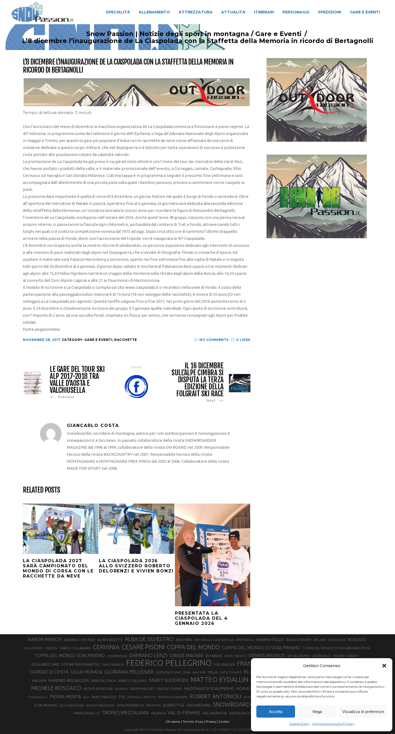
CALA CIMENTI (33, 648)
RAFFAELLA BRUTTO (141, 697)
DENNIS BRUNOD (267, 655)
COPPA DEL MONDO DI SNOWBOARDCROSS (336, 648)
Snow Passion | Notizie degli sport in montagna (167, 34)
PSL (122, 696)
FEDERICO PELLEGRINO (169, 663)
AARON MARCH (45, 639)
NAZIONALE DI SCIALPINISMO (209, 688)
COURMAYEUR (117, 656)
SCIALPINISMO (46, 705)
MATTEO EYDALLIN (219, 679)
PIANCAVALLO (38, 697)
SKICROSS (153, 705)
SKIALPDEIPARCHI (130, 705)
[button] (384, 665)
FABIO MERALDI (113, 664)
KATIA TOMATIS (231, 672)
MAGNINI (39, 680)
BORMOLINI (337, 640)
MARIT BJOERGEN (168, 680)
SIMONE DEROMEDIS (100, 705)
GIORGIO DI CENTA (49, 671)
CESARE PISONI (143, 647)
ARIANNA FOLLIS (270, 639)
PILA (86, 697)
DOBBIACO (322, 656)
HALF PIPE (199, 672)
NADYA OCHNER (169, 688)
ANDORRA (184, 640)
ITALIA (213, 672)
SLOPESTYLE (173, 705)
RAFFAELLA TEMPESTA (173, 697)
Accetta (275, 711)
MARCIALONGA (103, 681)
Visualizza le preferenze (363, 711)
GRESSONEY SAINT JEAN (173, 672)
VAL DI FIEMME (184, 712)
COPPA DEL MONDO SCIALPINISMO (70, 655)
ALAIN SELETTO (110, 639)
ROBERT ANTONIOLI (215, 696)
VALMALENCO (240, 713)
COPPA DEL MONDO (193, 647)
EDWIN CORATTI (346, 656)
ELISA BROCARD (45, 664)
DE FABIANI (213, 656)
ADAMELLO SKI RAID (79, 640)
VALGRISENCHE (214, 713)
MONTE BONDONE (98, 688)
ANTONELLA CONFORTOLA (214, 640)
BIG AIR (320, 639)
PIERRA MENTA (65, 696)
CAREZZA (51, 648)
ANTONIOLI (245, 640)
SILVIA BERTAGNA (72, 705)
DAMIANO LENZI (148, 655)
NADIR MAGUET (142, 689)
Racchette (125, 340)
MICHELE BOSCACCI (56, 688)
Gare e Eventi (278, 34)
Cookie (223, 721)
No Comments (214, 340)
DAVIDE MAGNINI (186, 655)
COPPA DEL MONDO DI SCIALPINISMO (261, 647)
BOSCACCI (357, 639)
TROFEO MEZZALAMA (125, 712)
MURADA (121, 688)
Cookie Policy (299, 724)
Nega (317, 711)
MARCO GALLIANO (132, 680)
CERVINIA (106, 646)
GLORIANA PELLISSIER (129, 671)
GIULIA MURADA (86, 671)
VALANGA (158, 713)
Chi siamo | (174, 721)
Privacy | (212, 721)
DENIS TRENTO (235, 656)
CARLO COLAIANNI (75, 648)
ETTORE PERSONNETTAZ (81, 664)
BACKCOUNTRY (299, 639)
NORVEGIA (246, 688)
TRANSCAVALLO (86, 713)
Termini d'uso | (194, 721)
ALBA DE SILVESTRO (149, 639)
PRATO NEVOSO (104, 697)
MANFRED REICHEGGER (68, 680)
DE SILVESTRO (299, 656)
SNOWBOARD (198, 705)
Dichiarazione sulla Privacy (333, 724)
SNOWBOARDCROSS (240, 704)
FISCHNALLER (224, 664)
